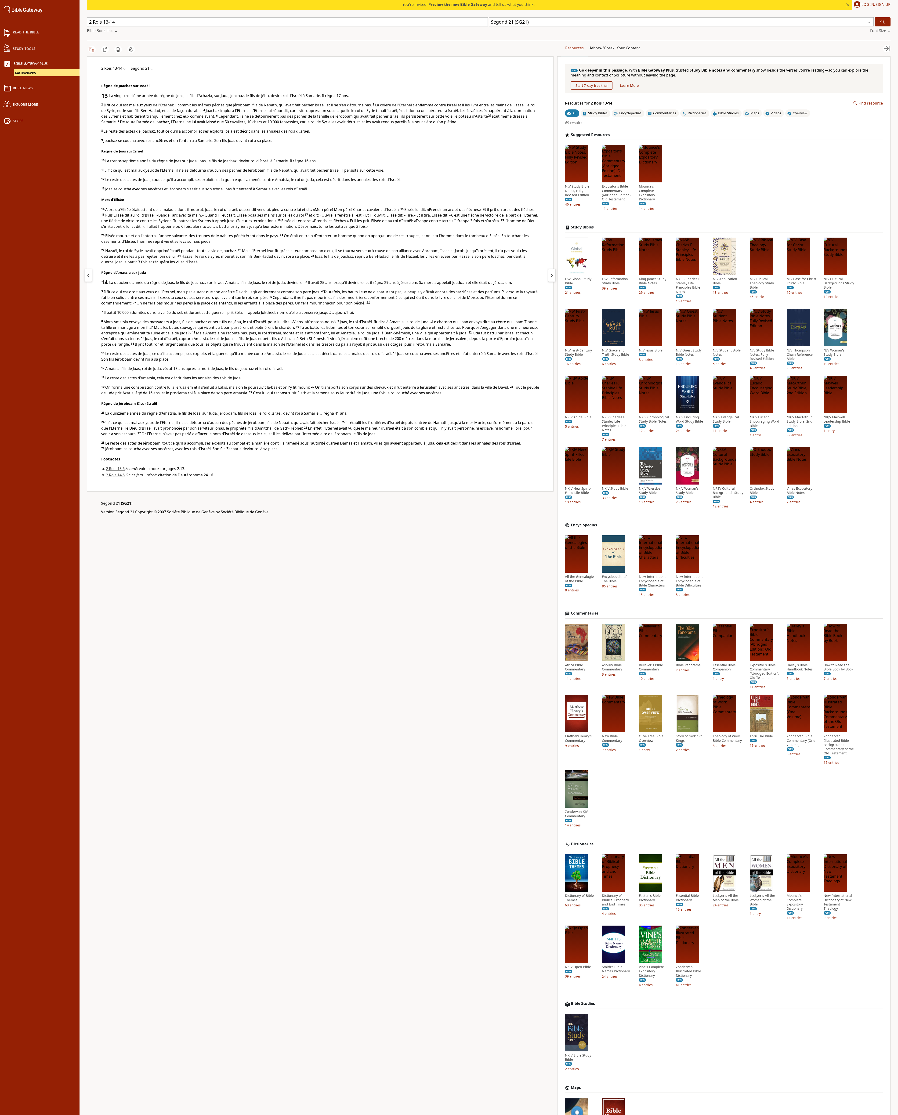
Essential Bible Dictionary (687, 898)
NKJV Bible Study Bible (578, 1057)
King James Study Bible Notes (652, 281)
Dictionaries (582, 844)
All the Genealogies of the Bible (580, 579)
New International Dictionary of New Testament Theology (838, 902)
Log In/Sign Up (876, 4)
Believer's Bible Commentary (651, 667)
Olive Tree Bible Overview (651, 738)
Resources (574, 48)
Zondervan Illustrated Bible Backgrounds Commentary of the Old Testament (839, 744)
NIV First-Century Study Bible (578, 352)
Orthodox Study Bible (762, 490)
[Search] (883, 21)
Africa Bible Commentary (575, 667)
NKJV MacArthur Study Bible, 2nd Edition (799, 421)
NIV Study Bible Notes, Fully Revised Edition (577, 190)
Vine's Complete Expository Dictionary (651, 971)
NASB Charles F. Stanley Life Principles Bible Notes (688, 285)
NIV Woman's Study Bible (834, 352)
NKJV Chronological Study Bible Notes (654, 419)
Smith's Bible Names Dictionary (616, 969)
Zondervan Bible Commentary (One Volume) (801, 740)
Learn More (629, 85)
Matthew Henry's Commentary (578, 738)
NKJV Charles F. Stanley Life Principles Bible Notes (614, 423)
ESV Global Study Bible (578, 281)
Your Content (628, 48)
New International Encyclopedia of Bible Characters (653, 581)
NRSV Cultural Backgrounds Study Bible (728, 492)
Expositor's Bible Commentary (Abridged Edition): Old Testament (616, 192)
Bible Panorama (688, 665)
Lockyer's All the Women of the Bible (762, 900)
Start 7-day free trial (592, 85)
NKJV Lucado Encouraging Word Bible (764, 421)
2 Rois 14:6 (115, 475)
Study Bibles (582, 227)
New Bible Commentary (612, 738)
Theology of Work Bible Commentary (727, 738)
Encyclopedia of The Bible (614, 579)
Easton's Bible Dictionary (650, 898)
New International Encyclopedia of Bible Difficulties (690, 581)
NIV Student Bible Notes (727, 352)
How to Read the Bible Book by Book (838, 667)
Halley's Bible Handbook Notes (800, 667)
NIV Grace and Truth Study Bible (615, 352)
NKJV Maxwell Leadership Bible (837, 419)
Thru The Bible (761, 736)
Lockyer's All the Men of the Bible (726, 898)
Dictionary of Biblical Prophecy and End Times (615, 900)
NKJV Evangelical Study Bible (726, 419)
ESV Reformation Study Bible (615, 281)
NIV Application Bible (725, 281)
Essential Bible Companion (724, 667)
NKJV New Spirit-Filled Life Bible (578, 490)
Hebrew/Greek (601, 48)
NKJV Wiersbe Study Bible (649, 490)
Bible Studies (583, 1003)
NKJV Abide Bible (578, 417)
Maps (576, 1087)
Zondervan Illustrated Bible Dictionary (688, 971)
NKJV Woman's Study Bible (687, 490)
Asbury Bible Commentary (612, 667)
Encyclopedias (584, 525)
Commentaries (584, 613)
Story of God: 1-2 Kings (689, 738)
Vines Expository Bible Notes (799, 490)
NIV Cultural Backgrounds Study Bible (839, 283)
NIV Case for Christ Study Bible (801, 281)
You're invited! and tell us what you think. (468, 4)
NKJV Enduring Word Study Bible (689, 419)
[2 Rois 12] (88, 275)
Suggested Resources (590, 134)
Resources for (588, 103)
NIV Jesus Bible (651, 350)
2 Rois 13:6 (115, 468)
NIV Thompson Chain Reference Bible (800, 354)
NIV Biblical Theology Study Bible (762, 283)
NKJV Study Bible (615, 488)
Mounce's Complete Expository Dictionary (647, 192)
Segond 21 (110, 503)
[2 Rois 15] (552, 275)
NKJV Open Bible (578, 967)
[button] (871, 5)
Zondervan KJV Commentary (576, 814)
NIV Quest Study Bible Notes (689, 352)
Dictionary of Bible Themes (579, 898)
